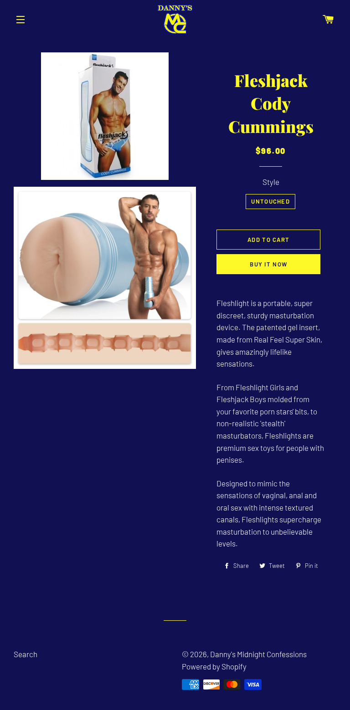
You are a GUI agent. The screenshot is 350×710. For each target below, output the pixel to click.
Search (25, 654)
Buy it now (268, 264)
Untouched (270, 201)
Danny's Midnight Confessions (258, 654)
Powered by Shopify (214, 666)
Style (270, 181)
